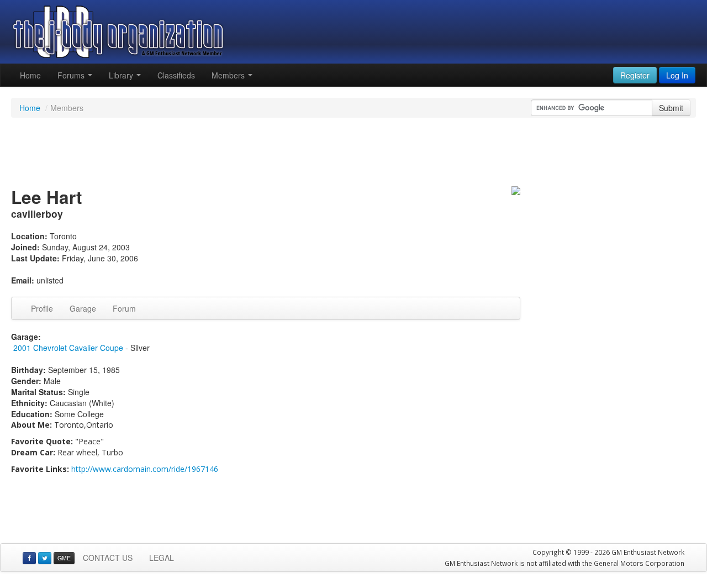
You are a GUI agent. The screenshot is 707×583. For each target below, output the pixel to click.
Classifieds (176, 75)
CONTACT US (108, 557)
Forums (72, 75)
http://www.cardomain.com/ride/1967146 (144, 469)
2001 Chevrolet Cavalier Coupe (68, 347)
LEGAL (161, 557)
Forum (124, 308)
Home (30, 75)
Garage (83, 308)
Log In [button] (677, 75)
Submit (671, 107)
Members (229, 75)
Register (635, 75)
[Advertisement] (353, 153)
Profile (42, 308)
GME (64, 558)
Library (122, 75)
